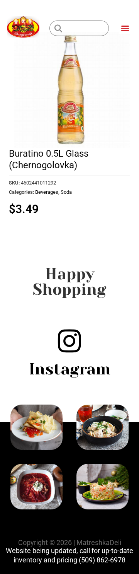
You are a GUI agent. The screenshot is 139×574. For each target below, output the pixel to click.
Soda (66, 192)
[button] (125, 27)
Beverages (46, 192)
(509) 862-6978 (102, 560)
